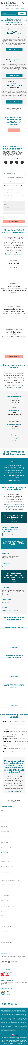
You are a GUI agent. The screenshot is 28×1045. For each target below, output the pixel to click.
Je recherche (6, 170)
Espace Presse (4, 821)
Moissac (5, 728)
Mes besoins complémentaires (10, 192)
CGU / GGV (3, 915)
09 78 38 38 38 (10, 5)
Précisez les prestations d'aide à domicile (12, 185)
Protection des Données (6, 942)
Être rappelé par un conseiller (14, 254)
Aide (2, 810)
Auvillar (5, 721)
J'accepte (21, 1043)
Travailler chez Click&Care (7, 847)
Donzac (5, 738)
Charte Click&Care (5, 921)
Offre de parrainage (5, 900)
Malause (5, 724)
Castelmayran (6, 751)
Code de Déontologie (6, 926)
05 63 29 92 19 (5, 602)
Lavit (4, 745)
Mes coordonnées (7, 198)
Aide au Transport (5, 861)
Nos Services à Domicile (6, 837)
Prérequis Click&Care (6, 937)
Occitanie (13, 8)
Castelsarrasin (6, 734)
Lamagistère (6, 731)
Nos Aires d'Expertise (6, 890)
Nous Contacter (4, 842)
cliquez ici (12, 1043)
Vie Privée (3, 947)
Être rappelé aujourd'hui (14, 221)
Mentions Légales (5, 931)
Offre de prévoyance (5, 895)
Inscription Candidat (5, 831)
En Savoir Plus (14, 521)
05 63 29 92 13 (5, 566)
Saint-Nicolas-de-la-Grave (9, 741)
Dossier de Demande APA (7, 866)
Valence (22, 8)
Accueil (2, 8)
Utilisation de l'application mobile (8, 906)
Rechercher (22, 13)
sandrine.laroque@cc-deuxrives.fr (10, 610)
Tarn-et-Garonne (19, 8)
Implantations (4, 826)
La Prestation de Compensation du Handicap (11, 880)
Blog (2, 815)
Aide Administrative (5, 856)
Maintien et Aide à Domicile (7, 884)
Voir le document (9, 534)
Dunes (4, 748)
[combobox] (9, 13)
